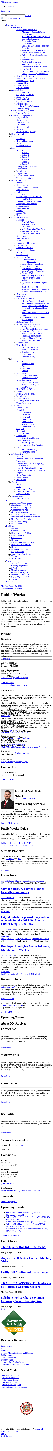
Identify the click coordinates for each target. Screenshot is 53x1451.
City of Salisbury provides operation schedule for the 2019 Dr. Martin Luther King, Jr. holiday (25, 920)
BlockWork (26, 354)
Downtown (21, 294)
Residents (10, 526)
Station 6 (25, 164)
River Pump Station (24, 475)
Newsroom (20, 125)
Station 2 (25, 155)
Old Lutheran (27, 422)
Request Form (22, 173)
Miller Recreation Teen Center (34, 229)
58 (29, 974)
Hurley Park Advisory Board (33, 53)
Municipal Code (23, 99)
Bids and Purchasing (24, 141)
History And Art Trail (30, 347)
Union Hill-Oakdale (30, 426)
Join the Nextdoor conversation (14, 1387)
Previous (8, 974)
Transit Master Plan (24, 489)
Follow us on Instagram (11, 1384)
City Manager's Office (25, 94)
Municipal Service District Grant (35, 306)
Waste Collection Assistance (33, 445)
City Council (16, 27)
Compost (20, 429)
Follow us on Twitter (10, 1380)
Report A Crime (22, 398)
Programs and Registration (27, 243)
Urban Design (22, 345)
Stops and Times (23, 493)
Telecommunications (24, 178)
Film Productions (23, 122)
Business (9, 500)
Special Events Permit (25, 176)
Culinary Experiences (20, 565)
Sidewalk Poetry (28, 357)
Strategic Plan (22, 83)
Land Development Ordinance (28, 201)
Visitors (9, 561)
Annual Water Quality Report (13, 1362)
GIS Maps (20, 296)
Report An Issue (23, 433)
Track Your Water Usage (21, 554)
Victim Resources (23, 403)
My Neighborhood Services (22, 542)
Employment (6, 1346)
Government (11, 25)
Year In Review (22, 87)
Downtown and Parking (21, 533)
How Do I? (10, 582)
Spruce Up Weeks (29, 442)
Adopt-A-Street (22, 408)
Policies (19, 192)
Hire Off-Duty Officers (25, 389)
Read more (5, 911)
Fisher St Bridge (28, 452)
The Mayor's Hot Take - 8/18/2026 (23, 1247)
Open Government (24, 101)
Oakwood (26, 417)
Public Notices (22, 104)
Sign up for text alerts (10, 1375)
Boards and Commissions (26, 29)
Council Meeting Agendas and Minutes (17, 1353)
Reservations (21, 245)
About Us (20, 150)
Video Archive (22, 85)
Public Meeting (22, 108)
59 (31, 974)
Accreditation (27, 366)
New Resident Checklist (21, 545)
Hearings (20, 215)
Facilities (20, 220)
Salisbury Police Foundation (27, 401)
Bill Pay (14, 528)
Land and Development (20, 194)
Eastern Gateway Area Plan (33, 271)
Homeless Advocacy (30, 377)
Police (13, 359)
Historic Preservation (24, 322)
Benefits (19, 183)
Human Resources (18, 180)
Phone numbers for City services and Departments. (21, 1190)
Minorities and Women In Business (30, 78)
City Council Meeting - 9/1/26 (26, 1222)
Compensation (22, 185)
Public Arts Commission (31, 62)
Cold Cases (21, 373)
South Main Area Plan (31, 287)
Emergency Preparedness (26, 166)
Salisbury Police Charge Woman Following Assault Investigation (22, 1299)
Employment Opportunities (27, 187)
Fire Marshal (21, 169)
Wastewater (21, 480)
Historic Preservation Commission (35, 71)
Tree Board (26, 69)
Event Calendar (22, 120)
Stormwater (21, 435)
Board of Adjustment (30, 39)
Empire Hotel (21, 97)
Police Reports (7, 1350)
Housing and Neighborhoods (28, 324)
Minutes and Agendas (25, 81)
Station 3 (25, 157)
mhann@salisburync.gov (25, 798)
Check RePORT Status (10, 1012)
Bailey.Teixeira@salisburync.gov (14, 762)
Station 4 (25, 159)
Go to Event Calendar (10, 1235)
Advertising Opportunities (21, 503)
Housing (14, 540)
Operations (26, 368)
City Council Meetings (25, 76)
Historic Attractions (19, 570)
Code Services (22, 255)
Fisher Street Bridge (30, 449)
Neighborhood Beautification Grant (36, 303)
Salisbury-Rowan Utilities (21, 454)
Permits (19, 210)
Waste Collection (23, 440)
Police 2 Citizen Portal (25, 394)
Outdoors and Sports (19, 572)
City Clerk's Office (24, 92)
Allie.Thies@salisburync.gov (13, 745)
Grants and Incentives (25, 299)
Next (34, 974)
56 (25, 974)
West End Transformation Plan (34, 292)
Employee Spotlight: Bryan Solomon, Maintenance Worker (25, 939)
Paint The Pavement (30, 350)
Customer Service (23, 145)
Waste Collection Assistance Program (30, 747)
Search (28, 16)
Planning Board (28, 60)
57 (27, 974)
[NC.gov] (10, 1426)
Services (25, 371)
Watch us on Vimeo (9, 1382)
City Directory (22, 118)
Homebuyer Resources (31, 331)
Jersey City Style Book (31, 278)
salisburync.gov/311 (9, 987)
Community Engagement (21, 115)
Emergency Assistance (31, 326)
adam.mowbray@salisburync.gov (14, 678)
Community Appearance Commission (31, 42)
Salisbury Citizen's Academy (28, 106)
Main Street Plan (28, 280)
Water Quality (22, 477)
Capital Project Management (22, 111)
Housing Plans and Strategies (33, 338)
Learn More (6, 1048)
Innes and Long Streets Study (34, 275)
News (13, 547)
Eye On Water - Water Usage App (30, 463)
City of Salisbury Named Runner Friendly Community (23, 881)
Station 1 (25, 152)
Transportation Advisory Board (34, 67)
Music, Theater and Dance (22, 577)
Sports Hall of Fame (24, 248)
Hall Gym (26, 227)
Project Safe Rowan (30, 382)
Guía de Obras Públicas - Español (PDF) (17, 845)
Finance (14, 136)
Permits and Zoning (19, 521)
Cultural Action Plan (30, 266)
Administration (17, 90)
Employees (5, 11)
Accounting (21, 139)
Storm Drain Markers (30, 438)
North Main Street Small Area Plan (36, 289)
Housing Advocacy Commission (35, 74)
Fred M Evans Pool (29, 224)
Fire (13, 148)
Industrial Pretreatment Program (29, 468)
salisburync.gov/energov (13, 1005)
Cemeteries (20, 410)
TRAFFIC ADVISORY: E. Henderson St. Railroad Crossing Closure (26, 1285)
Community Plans (23, 257)
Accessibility (11, 6)
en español (21, 1145)
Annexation (21, 252)
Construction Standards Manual (29, 197)
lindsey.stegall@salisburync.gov (14, 685)
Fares (18, 487)
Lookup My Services (9, 823)
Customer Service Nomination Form (15, 1364)
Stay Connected (17, 551)
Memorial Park (28, 424)
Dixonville (26, 415)
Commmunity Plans (19, 531)
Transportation (17, 496)
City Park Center (28, 222)
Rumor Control (22, 127)
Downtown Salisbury (20, 134)
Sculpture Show (28, 352)
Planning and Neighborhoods (23, 250)
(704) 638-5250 (7, 683)
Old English (26, 419)
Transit (14, 482)
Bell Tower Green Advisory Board (36, 36)
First (3, 974)
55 (23, 974)
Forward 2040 (27, 273)
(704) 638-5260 (7, 779)
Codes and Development (21, 507)
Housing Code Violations (32, 333)
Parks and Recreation (20, 217)
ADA (18, 484)
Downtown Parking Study (32, 268)
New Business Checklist (21, 519)
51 (15, 974)
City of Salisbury (8, 898)
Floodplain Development (26, 203)
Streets (19, 447)
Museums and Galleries (20, 575)
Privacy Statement (11, 1431)
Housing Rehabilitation (31, 340)
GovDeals (10, 858)
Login (3, 1433)
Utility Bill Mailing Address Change (24, 1272)
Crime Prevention (23, 380)
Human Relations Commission (34, 50)
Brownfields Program (30, 259)
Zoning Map (21, 213)
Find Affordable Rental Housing (35, 329)
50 (13, 974)
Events (14, 568)
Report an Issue (7, 998)
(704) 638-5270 (7, 1183)
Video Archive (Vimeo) (26, 132)
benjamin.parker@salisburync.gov (15, 747)
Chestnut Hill (27, 412)
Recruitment (21, 171)
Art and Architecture (19, 563)
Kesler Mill (31, 261)
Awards (19, 129)
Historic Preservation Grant (33, 301)
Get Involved (21, 236)
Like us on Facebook (10, 1378)
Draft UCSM (27, 199)
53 (19, 974)
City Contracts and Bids (21, 505)
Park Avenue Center (30, 231)
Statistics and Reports (30, 384)
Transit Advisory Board (26, 491)
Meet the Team (22, 113)
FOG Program (22, 466)
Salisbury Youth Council (31, 64)
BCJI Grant (26, 387)
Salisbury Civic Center (31, 234)
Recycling (20, 431)
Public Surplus (17, 524)
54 (21, 974)
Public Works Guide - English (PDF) (16, 843)
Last (38, 974)
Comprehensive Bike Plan (32, 264)
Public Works (16, 405)
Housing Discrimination (31, 336)
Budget (19, 143)
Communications (8, 955)
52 (17, 974)
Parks (18, 241)
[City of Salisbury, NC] (11, 18)
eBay (20, 858)
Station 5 (25, 162)
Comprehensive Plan (19, 510)
